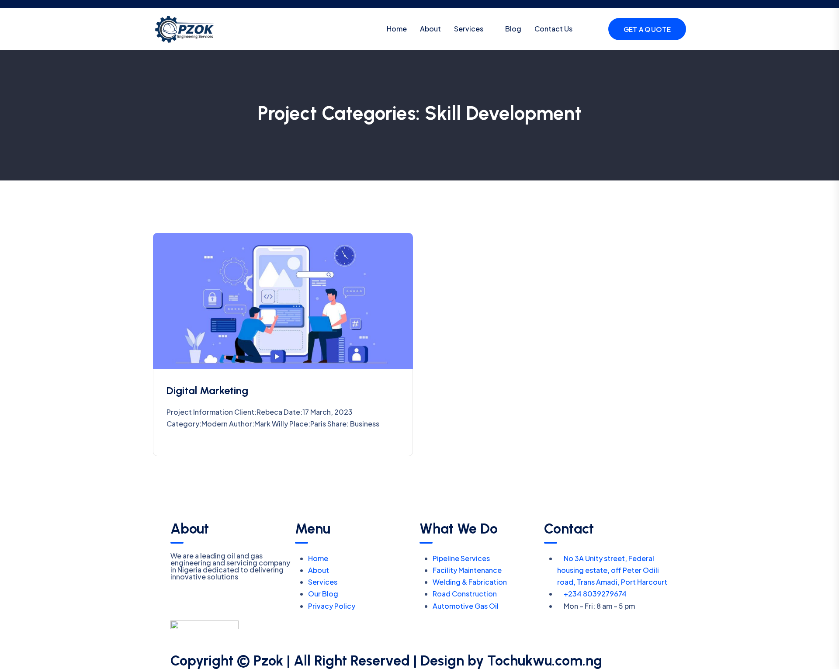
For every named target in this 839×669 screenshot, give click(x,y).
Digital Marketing (207, 390)
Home (397, 28)
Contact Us (553, 28)
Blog (513, 28)
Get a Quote (647, 29)
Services (468, 28)
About (430, 28)
